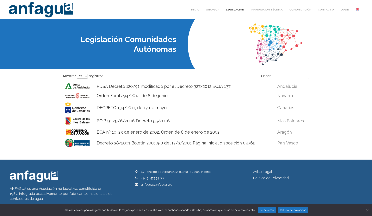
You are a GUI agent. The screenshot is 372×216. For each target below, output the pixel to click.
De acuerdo (267, 210)
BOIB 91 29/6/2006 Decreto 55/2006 (133, 120)
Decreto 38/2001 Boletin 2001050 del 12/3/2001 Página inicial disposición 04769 (176, 142)
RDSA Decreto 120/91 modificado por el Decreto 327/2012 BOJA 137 (164, 86)
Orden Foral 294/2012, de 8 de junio (132, 95)
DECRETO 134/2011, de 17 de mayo (132, 107)
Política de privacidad (293, 210)
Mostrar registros (83, 76)
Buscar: (265, 76)
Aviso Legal (262, 172)
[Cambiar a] (357, 9)
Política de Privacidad (271, 178)
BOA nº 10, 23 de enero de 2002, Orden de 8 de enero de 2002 (159, 132)
